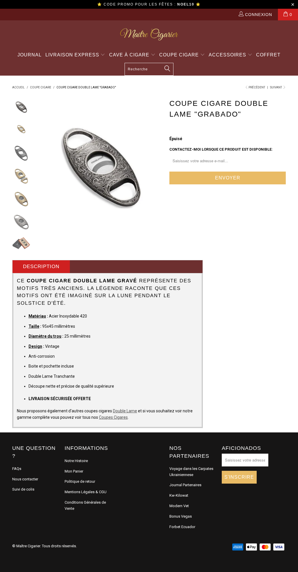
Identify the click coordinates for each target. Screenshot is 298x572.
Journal (29, 54)
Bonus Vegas (180, 516)
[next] (157, 159)
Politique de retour (80, 481)
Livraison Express (73, 54)
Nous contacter (25, 479)
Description (41, 266)
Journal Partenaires (185, 485)
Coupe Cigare (179, 54)
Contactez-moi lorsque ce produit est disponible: (221, 149)
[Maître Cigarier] (149, 34)
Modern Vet (179, 506)
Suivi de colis (23, 489)
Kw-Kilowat (178, 495)
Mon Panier (74, 471)
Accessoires (228, 54)
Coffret (268, 54)
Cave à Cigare (130, 54)
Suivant (276, 87)
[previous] (44, 159)
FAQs (16, 468)
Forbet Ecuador (182, 527)
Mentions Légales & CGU (86, 492)
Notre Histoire (76, 461)
